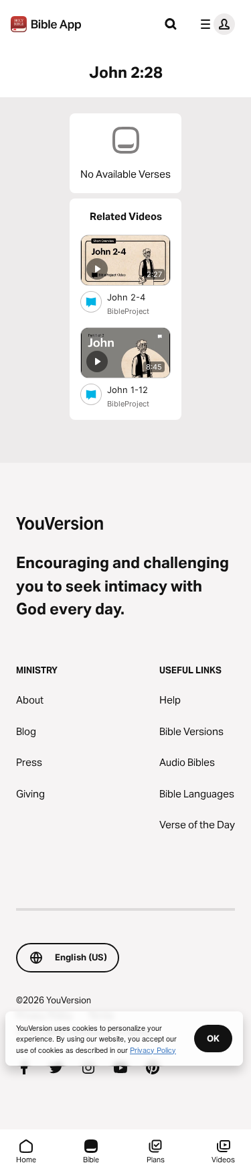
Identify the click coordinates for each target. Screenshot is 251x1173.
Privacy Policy (153, 1049)
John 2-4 (137, 296)
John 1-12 (139, 389)
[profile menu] (214, 24)
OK (213, 1038)
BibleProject (128, 311)
